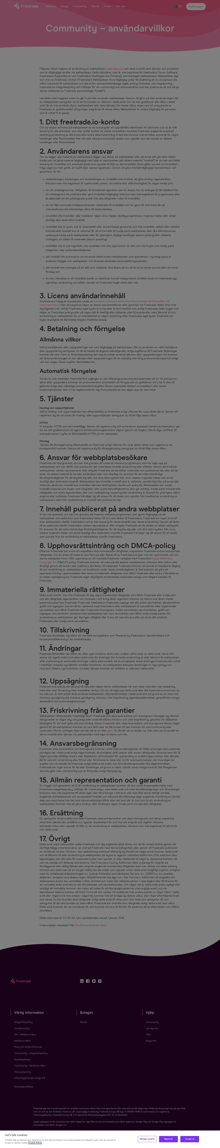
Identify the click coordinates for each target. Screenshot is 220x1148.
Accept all (189, 1139)
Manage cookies (147, 1139)
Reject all (168, 1139)
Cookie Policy (35, 1143)
